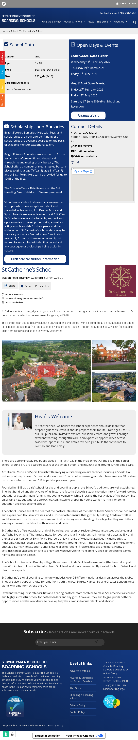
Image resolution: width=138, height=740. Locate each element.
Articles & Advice (73, 21)
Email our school (85, 151)
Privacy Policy (77, 705)
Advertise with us (80, 670)
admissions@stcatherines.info (25, 298)
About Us (119, 21)
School (14, 31)
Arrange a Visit (88, 115)
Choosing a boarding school (81, 696)
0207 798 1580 (127, 13)
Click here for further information (35, 259)
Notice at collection (47, 735)
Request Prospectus (37, 286)
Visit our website (85, 156)
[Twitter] (4, 4)
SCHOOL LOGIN (127, 3)
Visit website (14, 302)
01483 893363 (83, 146)
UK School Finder (51, 21)
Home (5, 31)
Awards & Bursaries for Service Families (81, 679)
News (91, 21)
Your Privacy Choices (80, 735)
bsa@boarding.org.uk (114, 688)
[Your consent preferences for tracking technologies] (12, 734)
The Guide (102, 21)
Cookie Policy (77, 712)
